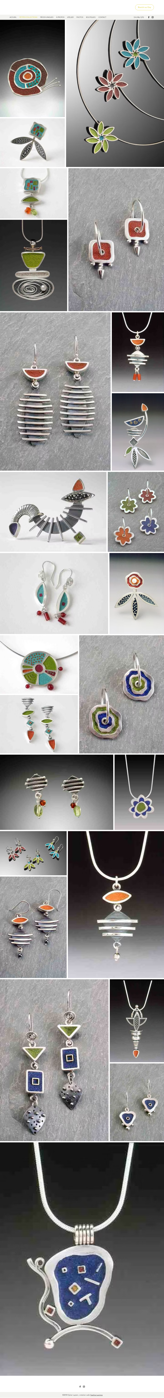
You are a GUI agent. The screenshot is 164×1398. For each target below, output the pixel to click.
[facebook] (148, 17)
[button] (144, 7)
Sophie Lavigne (96, 1395)
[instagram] (152, 17)
